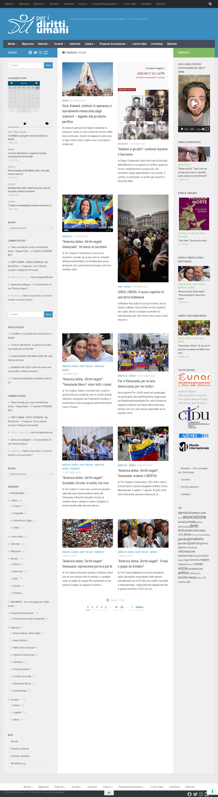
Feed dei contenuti (20, 748)
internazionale (185, 555)
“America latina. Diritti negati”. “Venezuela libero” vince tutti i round (191, 295)
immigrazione (191, 547)
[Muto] (203, 129)
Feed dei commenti (20, 756)
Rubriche (38, 3)
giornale (182, 539)
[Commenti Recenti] (35, 123)
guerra (181, 547)
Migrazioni (24, 3)
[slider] (192, 129)
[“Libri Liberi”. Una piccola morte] (194, 214)
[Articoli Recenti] (13, 123)
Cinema (16, 506)
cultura (199, 522)
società (183, 577)
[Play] (182, 129)
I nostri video (129, 3)
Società (53, 3)
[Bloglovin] (51, 52)
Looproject (58, 792)
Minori (16, 719)
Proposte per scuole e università (28, 618)
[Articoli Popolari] (24, 123)
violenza (182, 582)
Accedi (14, 741)
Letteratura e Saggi (22, 520)
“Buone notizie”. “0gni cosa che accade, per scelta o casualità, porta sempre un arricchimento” (192, 172)
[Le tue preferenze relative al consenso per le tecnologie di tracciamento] (212, 791)
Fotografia (18, 513)
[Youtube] (46, 52)
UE (204, 577)
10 (116, 607)
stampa (192, 577)
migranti (204, 559)
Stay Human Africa (22, 683)
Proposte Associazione (104, 3)
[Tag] (47, 123)
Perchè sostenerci (190, 486)
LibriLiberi (18, 662)
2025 (35, 110)
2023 (13, 110)
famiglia (207, 535)
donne (187, 534)
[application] (194, 103)
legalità (180, 560)
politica (183, 572)
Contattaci (146, 3)
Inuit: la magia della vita (42, 277)
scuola (192, 573)
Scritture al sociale (17, 132)
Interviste (69, 3)
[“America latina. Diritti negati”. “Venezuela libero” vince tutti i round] (194, 273)
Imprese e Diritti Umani (24, 654)
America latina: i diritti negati (77, 366)
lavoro (205, 555)
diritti (194, 526)
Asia (120, 286)
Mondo (8, 3)
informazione (186, 551)
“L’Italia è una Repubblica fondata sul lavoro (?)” (30, 205)
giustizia (193, 543)
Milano (190, 564)
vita (188, 581)
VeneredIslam (19, 690)
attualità (182, 522)
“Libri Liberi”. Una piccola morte (192, 240)
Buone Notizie (19, 640)
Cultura (82, 3)
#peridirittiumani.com (192, 513)
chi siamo (185, 479)
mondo (198, 564)
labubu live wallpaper (21, 284)
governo (204, 543)
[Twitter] (35, 52)
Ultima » (140, 607)
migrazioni (183, 564)
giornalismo (195, 539)
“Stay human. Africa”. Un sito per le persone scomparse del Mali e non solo (194, 349)
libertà (192, 559)
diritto (180, 534)
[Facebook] (30, 52)
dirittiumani (185, 530)
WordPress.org (18, 763)
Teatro (16, 527)
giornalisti (183, 543)
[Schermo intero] (207, 129)
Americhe (67, 236)
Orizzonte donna (21, 669)
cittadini (191, 522)
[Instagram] (40, 52)
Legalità (17, 712)
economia (194, 535)
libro (198, 559)
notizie (183, 568)
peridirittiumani (195, 568)
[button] (194, 103)
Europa (16, 585)
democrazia (183, 526)
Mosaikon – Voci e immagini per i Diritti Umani (193, 470)
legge (186, 560)
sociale (197, 573)
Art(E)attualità (17, 493)
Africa (16, 564)
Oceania (17, 593)
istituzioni (197, 556)
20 (121, 607)
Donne (16, 705)
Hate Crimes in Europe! (24, 647)
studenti (200, 578)
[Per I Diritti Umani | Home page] (38, 24)
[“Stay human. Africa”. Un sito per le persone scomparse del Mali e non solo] (194, 327)
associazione (194, 517)
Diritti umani (199, 530)
